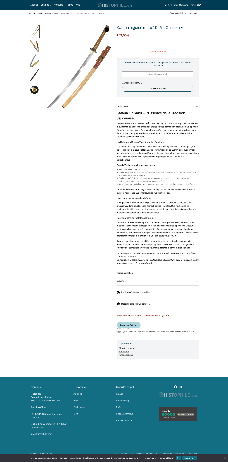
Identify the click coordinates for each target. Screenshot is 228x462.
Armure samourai (124, 420)
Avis (78, 5)
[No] (224, 458)
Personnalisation (125, 273)
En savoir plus (190, 458)
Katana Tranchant (66, 13)
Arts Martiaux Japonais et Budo (153, 331)
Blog (70, 5)
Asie (167, 331)
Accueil (34, 5)
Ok (178, 458)
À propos (77, 394)
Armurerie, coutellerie (134, 331)
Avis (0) (120, 281)
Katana (119, 394)
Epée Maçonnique (124, 414)
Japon (172, 331)
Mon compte (184, 5)
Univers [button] (45, 5)
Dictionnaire (79, 407)
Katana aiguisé (126, 355)
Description (122, 106)
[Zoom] (107, 29)
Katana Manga (123, 400)
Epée (118, 407)
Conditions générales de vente (144, 454)
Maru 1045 (124, 351)
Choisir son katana (127, 348)
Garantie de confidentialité (173, 454)
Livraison (193, 454)
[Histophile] (115, 5)
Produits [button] (58, 5)
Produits (40, 13)
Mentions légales (120, 454)
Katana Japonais (51, 13)
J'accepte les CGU (133, 83)
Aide (75, 400)
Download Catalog (128, 325)
